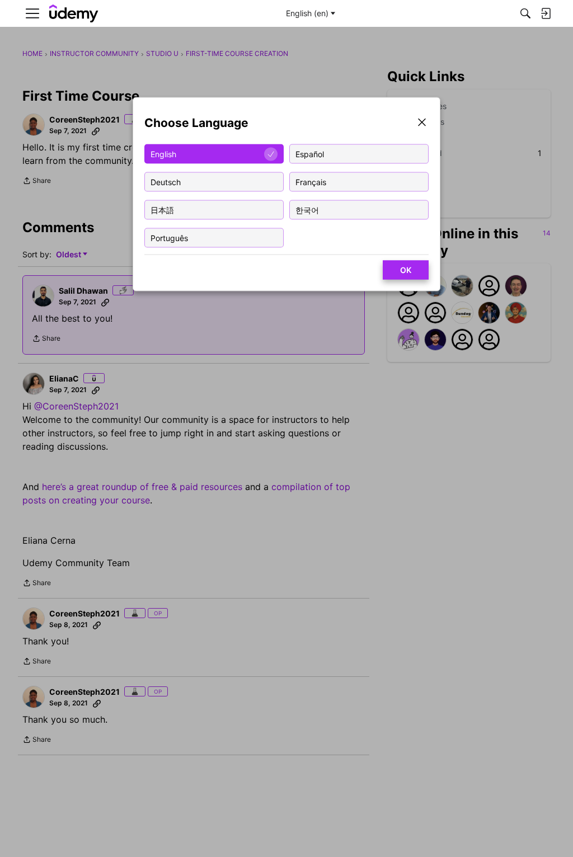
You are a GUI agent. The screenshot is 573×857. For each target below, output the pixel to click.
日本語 (162, 209)
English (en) (307, 13)
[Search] (525, 13)
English (163, 153)
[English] (73, 13)
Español (309, 153)
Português (169, 237)
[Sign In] (546, 13)
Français (310, 181)
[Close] (422, 123)
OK (405, 270)
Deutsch (166, 181)
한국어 (307, 209)
